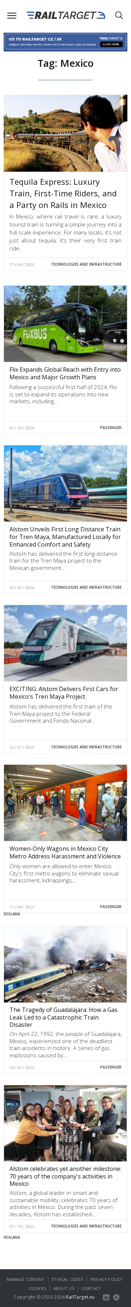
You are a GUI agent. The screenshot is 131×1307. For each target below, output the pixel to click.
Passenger (111, 427)
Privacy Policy (106, 1279)
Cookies (37, 1288)
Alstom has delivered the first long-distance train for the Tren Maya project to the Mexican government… (63, 560)
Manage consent (25, 1279)
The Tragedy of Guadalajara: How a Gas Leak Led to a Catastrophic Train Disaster (63, 1017)
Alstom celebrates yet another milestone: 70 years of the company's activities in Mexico (65, 1176)
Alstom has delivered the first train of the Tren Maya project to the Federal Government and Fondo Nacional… (60, 713)
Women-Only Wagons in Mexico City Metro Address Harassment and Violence (65, 852)
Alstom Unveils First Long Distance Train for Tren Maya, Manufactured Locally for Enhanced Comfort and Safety (65, 536)
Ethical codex (67, 1279)
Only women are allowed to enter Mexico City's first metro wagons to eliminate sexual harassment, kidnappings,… (64, 873)
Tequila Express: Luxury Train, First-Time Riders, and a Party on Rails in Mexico (63, 193)
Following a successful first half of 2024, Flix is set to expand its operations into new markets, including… (63, 394)
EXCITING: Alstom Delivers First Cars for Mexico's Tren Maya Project (63, 693)
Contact (91, 1288)
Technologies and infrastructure (86, 264)
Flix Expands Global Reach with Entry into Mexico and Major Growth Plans (65, 373)
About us (63, 1288)
